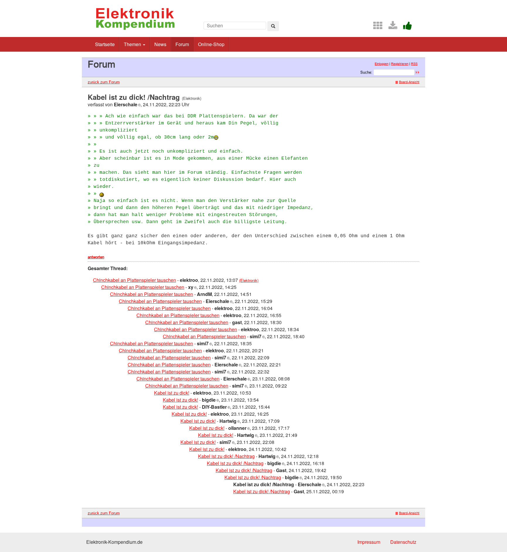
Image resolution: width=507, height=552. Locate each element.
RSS (414, 64)
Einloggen (381, 64)
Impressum (368, 541)
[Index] (376, 27)
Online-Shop (211, 44)
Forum (182, 44)
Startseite (105, 44)
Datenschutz (403, 541)
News (160, 44)
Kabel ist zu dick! (171, 392)
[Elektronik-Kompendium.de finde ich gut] (405, 27)
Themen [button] (133, 44)
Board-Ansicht (409, 82)
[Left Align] (273, 26)
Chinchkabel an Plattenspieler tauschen (134, 280)
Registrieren (399, 64)
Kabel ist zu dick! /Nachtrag (226, 456)
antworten (96, 257)
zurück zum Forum (104, 82)
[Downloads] (390, 27)
